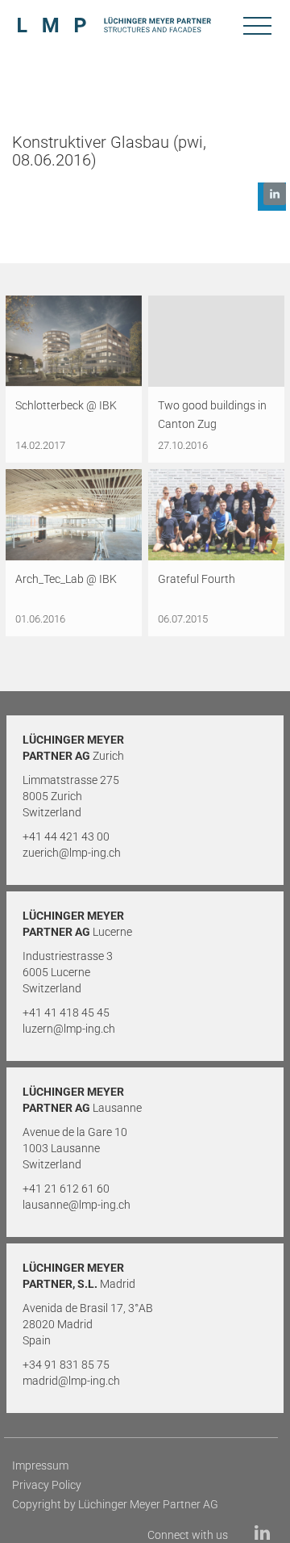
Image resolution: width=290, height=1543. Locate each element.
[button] (272, 196)
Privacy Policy (46, 1484)
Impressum (40, 1465)
